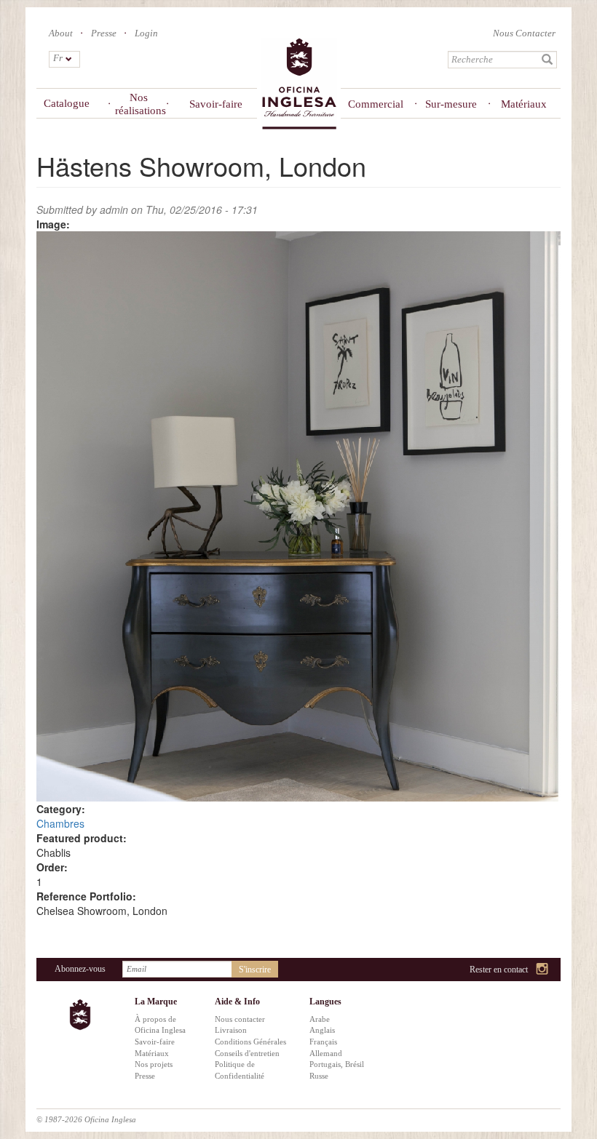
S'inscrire (255, 969)
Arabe (319, 1019)
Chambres (60, 823)
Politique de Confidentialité (239, 1070)
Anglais (322, 1030)
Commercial (375, 104)
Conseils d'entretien (247, 1053)
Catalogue (67, 103)
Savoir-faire (215, 104)
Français (323, 1041)
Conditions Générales (250, 1041)
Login (146, 33)
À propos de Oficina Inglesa (160, 1025)
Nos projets (154, 1064)
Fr (58, 57)
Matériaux (524, 104)
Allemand (325, 1053)
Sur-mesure (451, 104)
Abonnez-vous (80, 969)
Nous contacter (240, 1019)
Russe (318, 1075)
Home (299, 84)
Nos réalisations (138, 104)
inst (543, 970)
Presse (103, 33)
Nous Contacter (524, 33)
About (61, 33)
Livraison (231, 1030)
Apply (547, 59)
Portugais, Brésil (336, 1064)
